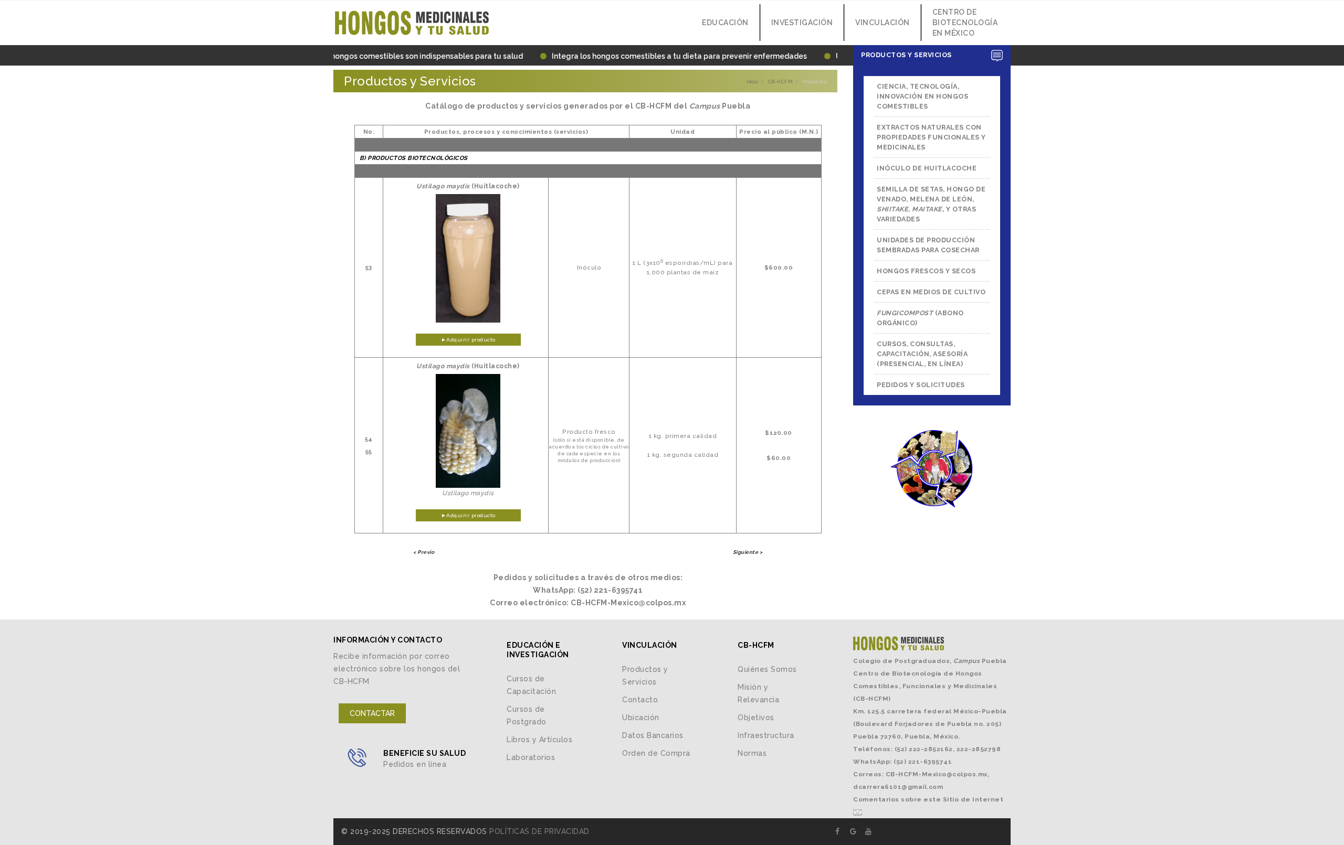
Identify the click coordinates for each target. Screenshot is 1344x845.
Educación (724, 22)
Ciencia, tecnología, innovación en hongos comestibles (922, 96)
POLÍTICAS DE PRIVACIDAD (539, 831)
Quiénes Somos (767, 669)
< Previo (423, 552)
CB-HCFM (780, 81)
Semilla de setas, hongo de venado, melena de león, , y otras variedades (931, 204)
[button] (932, 55)
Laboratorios (531, 757)
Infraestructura (766, 735)
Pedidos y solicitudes (921, 385)
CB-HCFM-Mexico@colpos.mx (937, 774)
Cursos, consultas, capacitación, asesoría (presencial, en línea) (922, 354)
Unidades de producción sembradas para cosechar (928, 245)
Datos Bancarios (653, 735)
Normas (752, 753)
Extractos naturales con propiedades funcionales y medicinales (931, 137)
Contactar (372, 713)
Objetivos (756, 717)
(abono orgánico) (920, 318)
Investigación (802, 22)
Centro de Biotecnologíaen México (965, 22)
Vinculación (882, 22)
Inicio (752, 81)
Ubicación (640, 717)
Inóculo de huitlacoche (926, 168)
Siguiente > (748, 552)
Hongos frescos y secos (926, 271)
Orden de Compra (656, 753)
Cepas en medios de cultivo (931, 292)
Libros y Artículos (539, 739)
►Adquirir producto (468, 340)
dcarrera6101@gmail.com (898, 786)
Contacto (640, 700)
